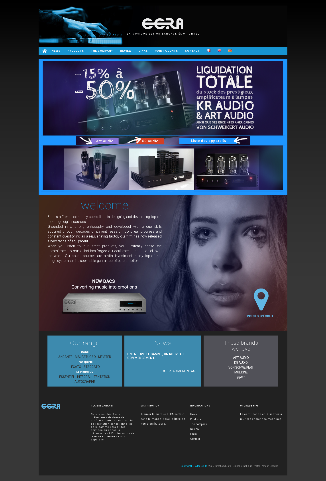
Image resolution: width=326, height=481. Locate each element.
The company (198, 424)
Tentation (102, 377)
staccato (92, 367)
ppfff (241, 377)
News (193, 414)
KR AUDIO (241, 362)
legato (75, 367)
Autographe (85, 381)
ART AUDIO (241, 357)
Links (193, 434)
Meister (104, 357)
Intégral (84, 377)
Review (194, 429)
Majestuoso (85, 357)
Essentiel (67, 377)
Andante (65, 357)
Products (195, 419)
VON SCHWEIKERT (241, 367)
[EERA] (163, 26)
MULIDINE (241, 372)
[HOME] (44, 51)
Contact (195, 438)
